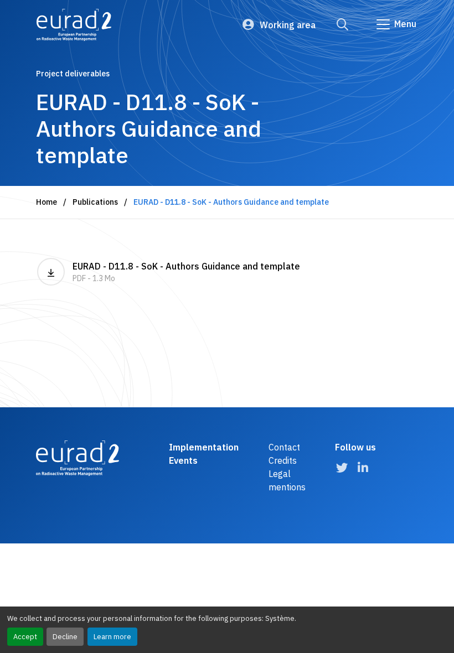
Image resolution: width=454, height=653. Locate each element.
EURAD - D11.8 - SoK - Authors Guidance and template (186, 272)
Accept (25, 636)
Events (183, 460)
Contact (284, 447)
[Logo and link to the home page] (74, 25)
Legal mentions (287, 480)
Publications (95, 202)
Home (46, 202)
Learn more (112, 636)
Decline (65, 636)
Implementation (204, 447)
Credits (283, 460)
